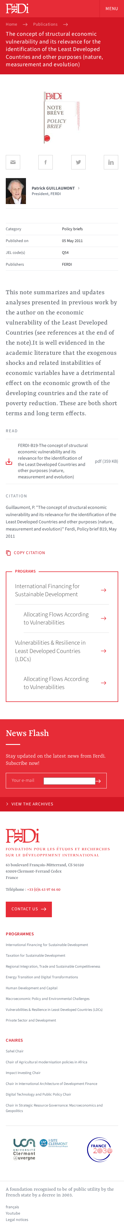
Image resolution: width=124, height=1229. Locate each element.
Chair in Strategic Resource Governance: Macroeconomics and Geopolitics (54, 1108)
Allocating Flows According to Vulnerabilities (56, 618)
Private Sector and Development (31, 1020)
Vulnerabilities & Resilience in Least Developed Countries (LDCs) (50, 650)
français (12, 1207)
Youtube (13, 1213)
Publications (45, 24)
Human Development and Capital (31, 988)
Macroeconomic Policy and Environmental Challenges (47, 998)
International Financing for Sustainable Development (47, 590)
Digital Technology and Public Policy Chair (38, 1094)
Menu (112, 8)
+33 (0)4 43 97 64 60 (44, 889)
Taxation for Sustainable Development (35, 955)
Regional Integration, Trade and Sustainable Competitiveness (53, 966)
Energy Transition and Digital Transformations (42, 977)
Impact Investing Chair (23, 1072)
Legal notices (17, 1220)
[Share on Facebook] (45, 162)
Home (11, 24)
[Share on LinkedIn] (111, 162)
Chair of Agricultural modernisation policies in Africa (46, 1062)
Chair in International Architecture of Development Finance (51, 1083)
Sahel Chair (15, 1051)
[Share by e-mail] (13, 162)
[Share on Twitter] (78, 162)
